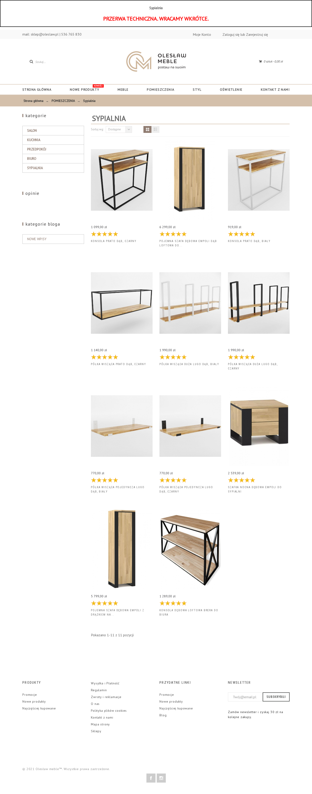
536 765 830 (71, 34)
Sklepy (96, 731)
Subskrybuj (276, 697)
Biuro (31, 158)
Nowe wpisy (37, 239)
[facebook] (151, 778)
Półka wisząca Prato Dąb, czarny (118, 364)
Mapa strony (100, 724)
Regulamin (99, 690)
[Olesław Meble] (156, 61)
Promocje (29, 695)
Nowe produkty (34, 701)
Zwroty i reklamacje (106, 697)
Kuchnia (33, 140)
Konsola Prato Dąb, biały (249, 241)
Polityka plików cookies (109, 711)
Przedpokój (36, 149)
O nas (95, 704)
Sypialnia (35, 168)
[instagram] (161, 778)
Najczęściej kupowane (39, 708)
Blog (163, 715)
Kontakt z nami (102, 717)
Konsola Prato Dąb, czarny (113, 241)
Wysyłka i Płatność (105, 683)
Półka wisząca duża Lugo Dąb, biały (189, 364)
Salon (32, 130)
